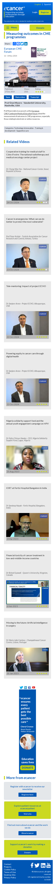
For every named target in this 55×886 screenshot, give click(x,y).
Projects (7, 867)
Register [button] (45, 12)
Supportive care (22, 131)
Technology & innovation (24, 128)
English (38, 4)
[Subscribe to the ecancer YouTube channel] (48, 865)
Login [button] (34, 12)
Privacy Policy (10, 877)
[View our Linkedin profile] (25, 687)
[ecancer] (15, 8)
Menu (14, 27)
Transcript (34, 97)
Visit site (27, 814)
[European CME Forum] (39, 52)
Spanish (47, 4)
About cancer (27, 833)
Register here (27, 794)
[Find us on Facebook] (29, 687)
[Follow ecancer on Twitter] (37, 865)
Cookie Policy (10, 869)
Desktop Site (10, 875)
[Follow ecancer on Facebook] (32, 865)
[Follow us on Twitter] (21, 687)
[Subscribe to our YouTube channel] (33, 687)
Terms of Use (10, 872)
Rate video (20, 97)
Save (8, 97)
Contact (7, 864)
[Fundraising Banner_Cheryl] (27, 731)
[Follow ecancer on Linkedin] (43, 865)
